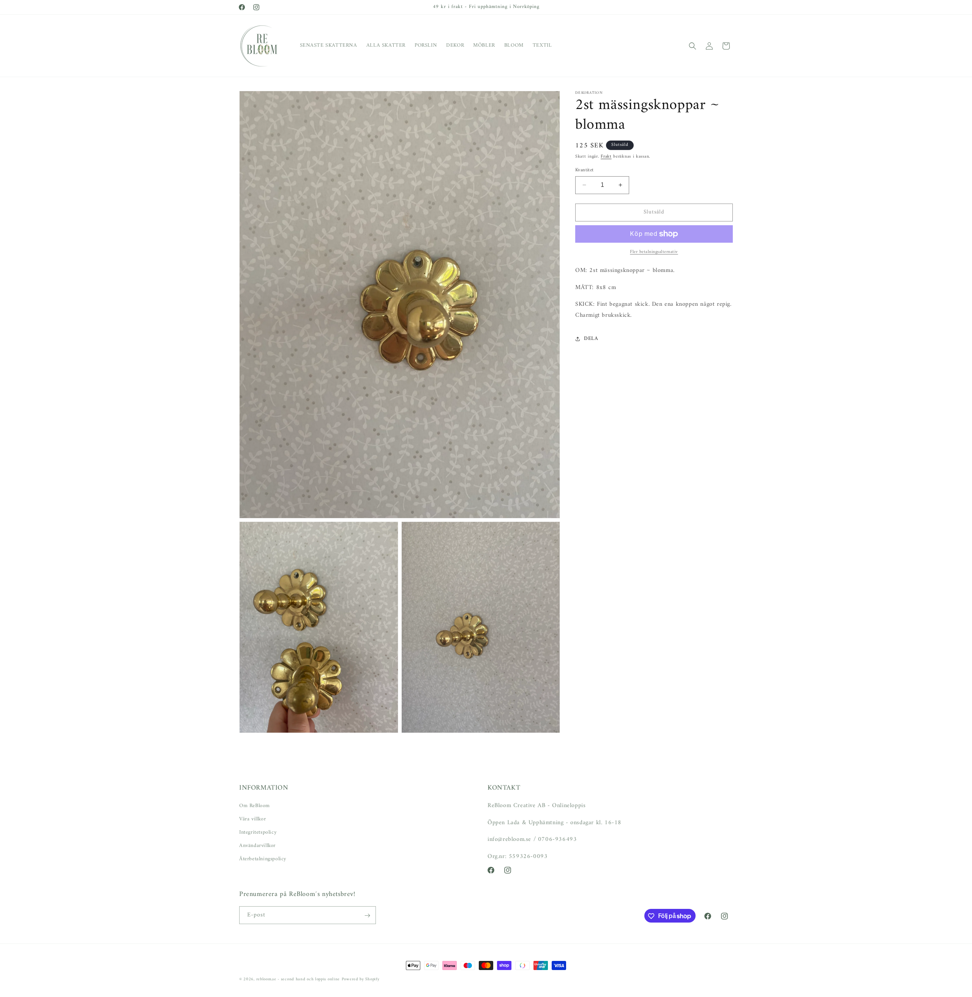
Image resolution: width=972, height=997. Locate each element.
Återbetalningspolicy (262, 859)
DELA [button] (591, 338)
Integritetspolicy (257, 832)
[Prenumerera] (367, 915)
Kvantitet (584, 170)
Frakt (606, 157)
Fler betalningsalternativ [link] (654, 252)
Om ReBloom (254, 805)
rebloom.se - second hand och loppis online (298, 979)
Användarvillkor (257, 845)
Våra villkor (252, 818)
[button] (692, 46)
